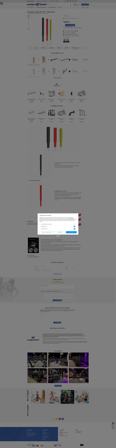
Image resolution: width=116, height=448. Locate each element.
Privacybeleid (71, 218)
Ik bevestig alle (71, 232)
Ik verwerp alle (59, 232)
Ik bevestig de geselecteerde (46, 232)
